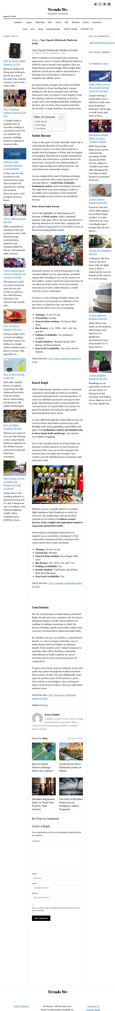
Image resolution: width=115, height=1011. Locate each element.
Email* (34, 883)
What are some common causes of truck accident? (13, 165)
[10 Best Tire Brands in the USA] (100, 242)
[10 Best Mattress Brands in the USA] (100, 298)
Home (86, 22)
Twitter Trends (70, 29)
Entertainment (53, 29)
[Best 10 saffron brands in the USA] (15, 316)
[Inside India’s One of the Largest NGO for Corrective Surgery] (100, 76)
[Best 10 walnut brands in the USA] (15, 416)
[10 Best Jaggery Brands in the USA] (100, 191)
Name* (34, 874)
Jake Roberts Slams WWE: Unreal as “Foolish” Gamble (98, 138)
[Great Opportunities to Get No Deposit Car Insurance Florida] (15, 263)
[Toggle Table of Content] (60, 117)
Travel (58, 22)
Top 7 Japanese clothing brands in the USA (15, 113)
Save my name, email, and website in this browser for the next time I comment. (56, 909)
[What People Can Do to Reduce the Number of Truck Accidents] (15, 469)
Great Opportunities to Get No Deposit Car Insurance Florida (15, 274)
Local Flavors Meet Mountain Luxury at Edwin (70, 767)
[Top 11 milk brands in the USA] (15, 210)
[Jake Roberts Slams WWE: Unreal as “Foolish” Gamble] (100, 126)
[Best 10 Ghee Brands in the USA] (15, 365)
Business (76, 22)
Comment (36, 841)
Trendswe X (93, 1006)
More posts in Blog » (75, 738)
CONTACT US (87, 29)
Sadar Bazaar (41, 121)
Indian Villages (21, 1006)
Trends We (57, 9)
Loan (25, 29)
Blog (40, 29)
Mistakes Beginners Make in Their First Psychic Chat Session (43, 804)
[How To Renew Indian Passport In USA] (15, 51)
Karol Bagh (40, 125)
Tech (50, 22)
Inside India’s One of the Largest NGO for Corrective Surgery (99, 87)
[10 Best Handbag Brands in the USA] (100, 362)
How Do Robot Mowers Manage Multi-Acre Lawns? (42, 767)
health (17, 22)
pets (33, 29)
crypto (29, 22)
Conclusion (40, 128)
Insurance (96, 22)
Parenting (39, 22)
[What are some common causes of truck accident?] (15, 154)
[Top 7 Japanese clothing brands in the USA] (15, 99)
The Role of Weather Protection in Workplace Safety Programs (71, 804)
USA (66, 22)
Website (35, 893)
